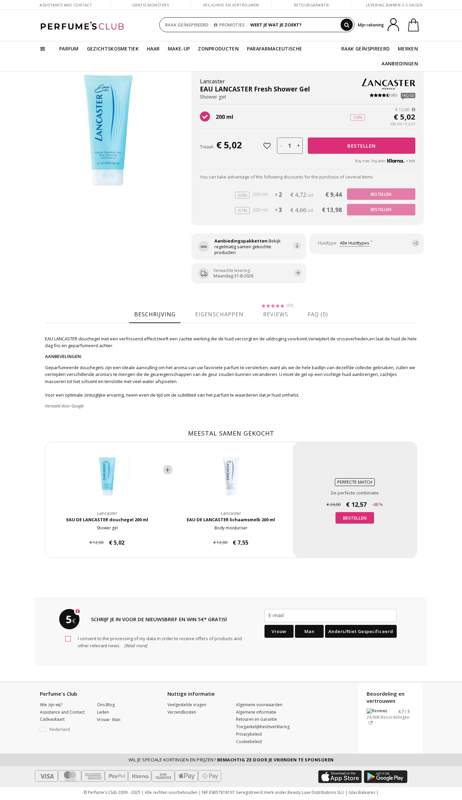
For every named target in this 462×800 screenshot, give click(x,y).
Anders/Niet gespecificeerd (360, 631)
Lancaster (212, 81)
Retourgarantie (311, 4)
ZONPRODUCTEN (218, 48)
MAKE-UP (179, 48)
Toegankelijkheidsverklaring (263, 727)
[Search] (347, 25)
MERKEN (408, 48)
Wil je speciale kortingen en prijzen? (231, 760)
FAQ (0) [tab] (318, 314)
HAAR (153, 48)
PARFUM (69, 48)
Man (309, 631)
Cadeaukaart (52, 719)
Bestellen (361, 145)
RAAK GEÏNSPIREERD (186, 25)
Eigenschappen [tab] (219, 314)
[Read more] (135, 646)
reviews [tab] (275, 314)
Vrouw (279, 631)
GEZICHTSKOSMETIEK (113, 48)
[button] (63, 729)
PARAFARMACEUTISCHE (274, 48)
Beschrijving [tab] (155, 314)
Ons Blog (106, 705)
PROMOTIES (232, 25)
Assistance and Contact (66, 4)
